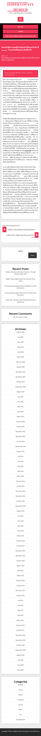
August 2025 (20, 392)
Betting (20, 27)
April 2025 (21, 412)
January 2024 (21, 486)
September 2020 (20, 650)
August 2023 (20, 511)
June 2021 (21, 605)
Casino (20, 31)
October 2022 (20, 561)
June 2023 (21, 521)
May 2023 (20, 526)
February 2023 (20, 541)
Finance (20, 695)
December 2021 (20, 590)
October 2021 (20, 595)
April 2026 (21, 352)
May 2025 (20, 407)
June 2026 (21, 342)
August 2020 (20, 655)
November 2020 (20, 640)
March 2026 (20, 357)
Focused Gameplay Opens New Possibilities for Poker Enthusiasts (20, 287)
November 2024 (20, 436)
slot (20, 715)
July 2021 (20, 600)
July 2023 (20, 516)
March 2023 (20, 536)
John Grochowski (10, 73)
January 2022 (21, 585)
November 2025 (20, 377)
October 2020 (20, 645)
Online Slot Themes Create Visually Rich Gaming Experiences (20, 301)
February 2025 (20, 422)
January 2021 (21, 630)
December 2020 (20, 635)
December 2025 (20, 372)
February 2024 (20, 481)
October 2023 (20, 501)
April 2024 (21, 471)
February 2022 (20, 580)
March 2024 (20, 476)
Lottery (20, 705)
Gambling (20, 700)
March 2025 (20, 416)
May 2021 (20, 610)
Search (20, 251)
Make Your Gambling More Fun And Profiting (20, 36)
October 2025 (20, 382)
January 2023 (21, 546)
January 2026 (21, 367)
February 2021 (20, 625)
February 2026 (20, 362)
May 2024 (20, 466)
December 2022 (20, 551)
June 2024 (21, 461)
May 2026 (20, 347)
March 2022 (20, 576)
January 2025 (21, 426)
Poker (20, 710)
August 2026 (20, 332)
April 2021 (21, 615)
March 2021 (20, 620)
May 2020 (20, 670)
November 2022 (20, 556)
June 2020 (21, 665)
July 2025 (20, 397)
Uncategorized (20, 719)
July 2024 (20, 456)
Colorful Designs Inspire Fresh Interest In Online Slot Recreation (20, 294)
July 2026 (20, 337)
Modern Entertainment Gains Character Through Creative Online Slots (20, 273)
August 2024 (20, 451)
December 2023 (20, 491)
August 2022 (20, 566)
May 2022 (20, 570)
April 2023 (21, 531)
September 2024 (20, 446)
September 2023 (20, 506)
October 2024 (20, 441)
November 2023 (20, 496)
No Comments (10, 75)
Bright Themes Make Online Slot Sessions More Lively (20, 280)
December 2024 (20, 431)
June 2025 (21, 402)
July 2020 (20, 660)
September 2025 (20, 387)
